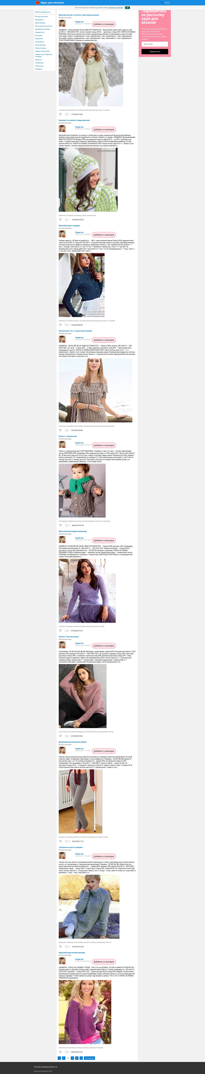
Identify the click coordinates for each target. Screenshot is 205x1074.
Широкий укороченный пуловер (72, 953)
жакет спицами (108, 321)
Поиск (167, 2)
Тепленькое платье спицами (70, 847)
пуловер (92, 1048)
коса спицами (104, 110)
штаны (83, 837)
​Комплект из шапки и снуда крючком (74, 120)
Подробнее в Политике (115, 7)
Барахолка (39, 38)
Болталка (38, 35)
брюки (76, 837)
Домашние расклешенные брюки (72, 742)
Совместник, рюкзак (42, 51)
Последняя (89, 1058)
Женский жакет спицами (69, 226)
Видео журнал (40, 23)
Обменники (39, 66)
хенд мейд (78, 426)
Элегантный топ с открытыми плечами (75, 331)
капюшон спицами (102, 521)
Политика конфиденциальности (45, 1067)
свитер (61, 626)
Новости (38, 60)
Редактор (79, 22)
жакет (76, 321)
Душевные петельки (42, 29)
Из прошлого (39, 42)
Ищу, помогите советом (43, 26)
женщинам (71, 110)
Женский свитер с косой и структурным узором (79, 15)
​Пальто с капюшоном (68, 436)
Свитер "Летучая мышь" (69, 637)
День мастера (40, 45)
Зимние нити (39, 32)
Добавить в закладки (104, 24)
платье (108, 942)
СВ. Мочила (39, 63)
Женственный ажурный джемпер (73, 531)
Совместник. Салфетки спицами (43, 55)
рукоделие (93, 110)
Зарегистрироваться (43, 12)
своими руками (82, 110)
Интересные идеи (41, 16)
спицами (62, 110)
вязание (62, 215)
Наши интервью (40, 48)
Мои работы (39, 20)
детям (78, 521)
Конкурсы (38, 69)
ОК (127, 7)
